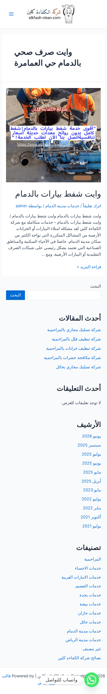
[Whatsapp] (91, 679)
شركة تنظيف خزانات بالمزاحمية (73, 348)
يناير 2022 (92, 508)
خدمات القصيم (88, 586)
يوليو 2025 (91, 454)
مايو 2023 (92, 490)
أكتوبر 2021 (91, 517)
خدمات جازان (89, 613)
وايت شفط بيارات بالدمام (58, 194)
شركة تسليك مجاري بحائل (78, 367)
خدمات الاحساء (88, 568)
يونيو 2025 (91, 463)
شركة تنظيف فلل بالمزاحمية (76, 339)
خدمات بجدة (90, 595)
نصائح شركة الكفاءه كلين (79, 657)
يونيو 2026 (91, 436)
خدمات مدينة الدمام (62, 205)
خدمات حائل (90, 622)
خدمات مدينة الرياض (83, 639)
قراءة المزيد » (89, 266)
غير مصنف (92, 648)
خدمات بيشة (90, 604)
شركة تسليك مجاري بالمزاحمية (74, 329)
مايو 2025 (92, 472)
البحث (95, 286)
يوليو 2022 (91, 499)
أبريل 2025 (91, 481)
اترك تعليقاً (92, 205)
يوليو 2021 (91, 526)
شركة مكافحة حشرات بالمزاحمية (72, 357)
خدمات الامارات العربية (81, 577)
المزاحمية (92, 559)
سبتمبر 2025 (89, 445)
